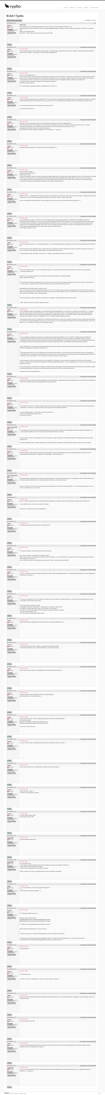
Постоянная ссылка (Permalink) (88, 47)
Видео (86, 7)
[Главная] (17, 6)
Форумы (16, 1093)
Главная (11, 1093)
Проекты (80, 7)
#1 (95, 23)
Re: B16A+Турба (24, 49)
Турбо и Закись (23, 1093)
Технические (93, 7)
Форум (66, 7)
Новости (72, 7)
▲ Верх (99, 1093)
